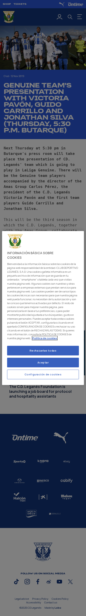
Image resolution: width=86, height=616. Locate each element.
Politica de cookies (44, 338)
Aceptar (43, 362)
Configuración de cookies (43, 374)
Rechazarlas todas (43, 350)
